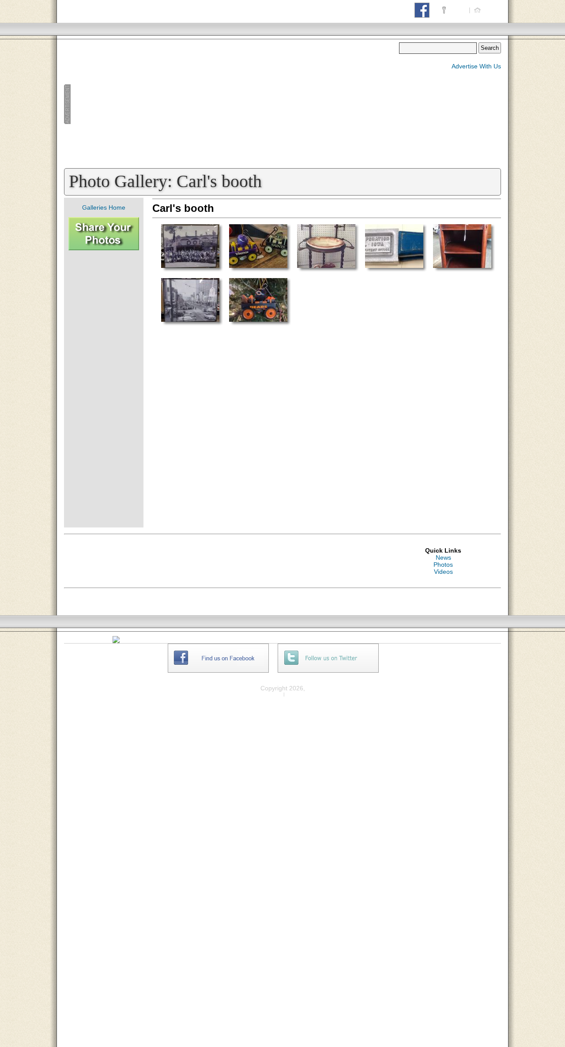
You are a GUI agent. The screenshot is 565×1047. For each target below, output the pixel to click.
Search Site (461, 668)
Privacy (271, 694)
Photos (443, 564)
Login (457, 9)
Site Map (457, 661)
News (443, 557)
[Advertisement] (231, 104)
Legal (295, 694)
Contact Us (460, 654)
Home (491, 9)
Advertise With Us (476, 66)
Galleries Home (103, 207)
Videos (443, 571)
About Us (458, 647)
